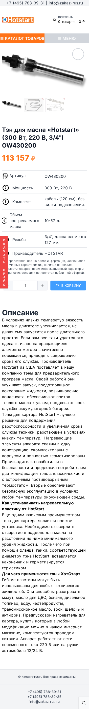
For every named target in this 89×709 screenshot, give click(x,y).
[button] (8, 285)
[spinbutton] (25, 285)
